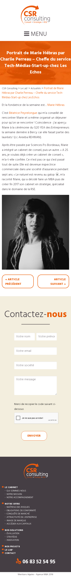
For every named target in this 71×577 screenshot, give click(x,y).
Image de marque (16, 520)
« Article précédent (13, 282)
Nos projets (12, 546)
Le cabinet (11, 487)
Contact (10, 553)
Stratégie (12, 537)
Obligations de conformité (21, 510)
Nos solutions (14, 530)
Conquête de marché (18, 514)
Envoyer (34, 435)
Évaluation (13, 533)
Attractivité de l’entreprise (22, 517)
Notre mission (14, 494)
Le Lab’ (9, 550)
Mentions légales (26, 574)
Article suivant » (58, 282)
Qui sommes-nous (16, 491)
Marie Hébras (55, 105)
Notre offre (12, 504)
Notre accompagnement (20, 497)
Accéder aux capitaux (19, 524)
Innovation (13, 540)
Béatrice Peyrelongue (23, 113)
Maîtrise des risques (18, 507)
